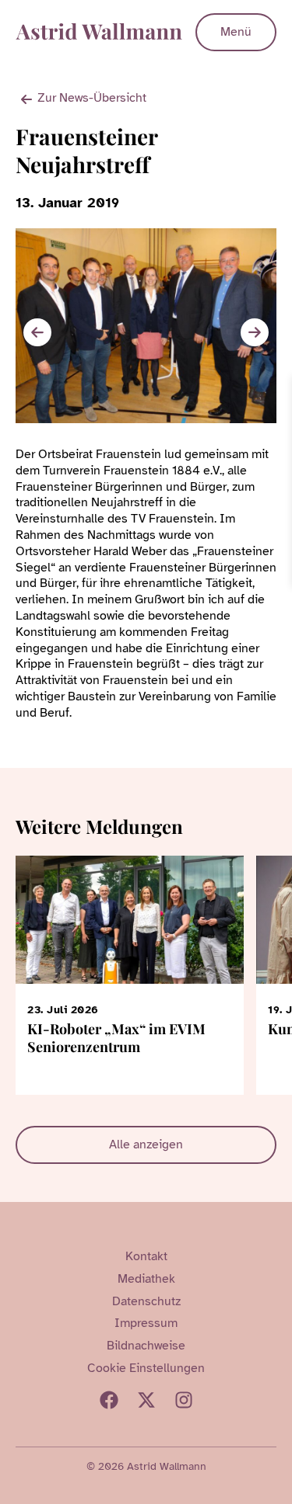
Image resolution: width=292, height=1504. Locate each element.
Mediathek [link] (146, 1279)
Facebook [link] (109, 1400)
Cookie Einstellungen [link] (146, 1368)
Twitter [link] (146, 1400)
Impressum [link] (146, 1323)
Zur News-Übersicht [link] (91, 98)
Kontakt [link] (146, 1256)
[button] (255, 332)
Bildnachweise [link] (146, 1345)
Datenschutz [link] (146, 1301)
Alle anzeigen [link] (146, 1144)
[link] (278, 390)
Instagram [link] (183, 1400)
